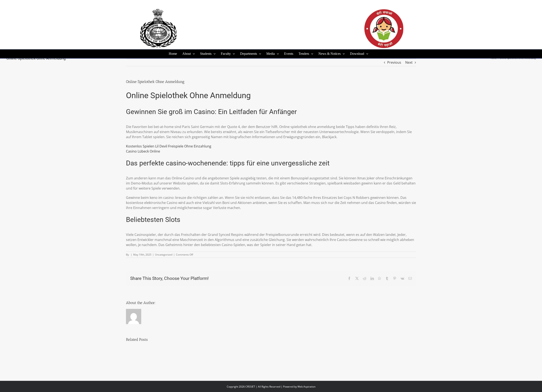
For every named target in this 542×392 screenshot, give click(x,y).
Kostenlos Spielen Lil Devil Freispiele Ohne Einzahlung (168, 146)
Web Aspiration (306, 386)
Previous (394, 62)
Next (409, 62)
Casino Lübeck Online (143, 151)
